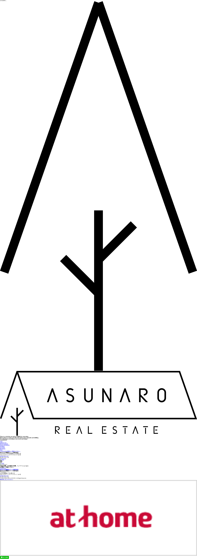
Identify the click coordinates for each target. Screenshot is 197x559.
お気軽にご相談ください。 (10, 451)
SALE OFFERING (5, 445)
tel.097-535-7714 (4, 456)
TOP (1, 441)
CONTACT (3, 468)
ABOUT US (3, 442)
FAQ (1, 450)
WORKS (2, 446)
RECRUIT (2, 448)
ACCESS (2, 447)
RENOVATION (4, 444)
